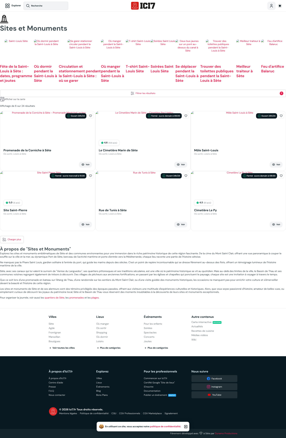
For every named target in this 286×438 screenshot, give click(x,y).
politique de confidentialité (165, 426)
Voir (88, 164)
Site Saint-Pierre (15, 210)
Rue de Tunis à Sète (113, 210)
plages (95, 297)
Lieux (100, 317)
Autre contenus (202, 317)
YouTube (216, 394)
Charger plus (14, 239)
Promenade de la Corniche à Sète (27, 150)
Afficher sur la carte (14, 99)
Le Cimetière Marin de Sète (118, 150)
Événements (153, 317)
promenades (76, 297)
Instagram (217, 386)
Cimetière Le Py (205, 210)
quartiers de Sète (54, 297)
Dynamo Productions (226, 433)
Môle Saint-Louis (206, 150)
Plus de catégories (110, 347)
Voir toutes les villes (63, 347)
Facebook (217, 378)
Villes (52, 317)
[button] (91, 116)
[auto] (280, 6)
